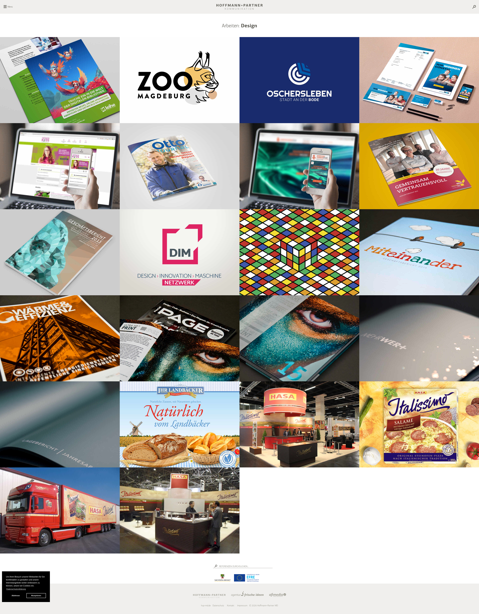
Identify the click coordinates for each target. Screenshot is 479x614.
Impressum (242, 606)
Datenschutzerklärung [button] (16, 589)
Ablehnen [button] (16, 596)
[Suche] (438, 7)
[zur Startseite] (239, 7)
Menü (10, 7)
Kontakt (230, 606)
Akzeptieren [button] (36, 596)
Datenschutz (218, 606)
